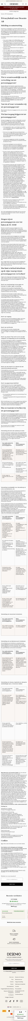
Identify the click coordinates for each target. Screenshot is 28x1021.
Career (12, 985)
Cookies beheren (19, 995)
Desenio (3, 15)
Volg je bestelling (19, 983)
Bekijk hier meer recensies (14, 923)
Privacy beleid (8, 972)
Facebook (20, 170)
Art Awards (11, 996)
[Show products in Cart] (25, 4)
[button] (20, 1015)
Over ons (11, 978)
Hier (2, 845)
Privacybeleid (9, 15)
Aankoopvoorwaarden (20, 985)
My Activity (19, 192)
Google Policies (15, 198)
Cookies (17, 987)
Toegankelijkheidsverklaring (7, 990)
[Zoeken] (5, 4)
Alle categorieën (15, 12)
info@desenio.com (10, 100)
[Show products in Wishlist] (22, 4)
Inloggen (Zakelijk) (9, 998)
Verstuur (12, 885)
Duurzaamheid (10, 987)
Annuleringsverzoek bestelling (19, 993)
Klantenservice (18, 980)
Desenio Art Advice (19, 978)
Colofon (12, 983)
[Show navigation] (2, 4)
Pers (13, 980)
